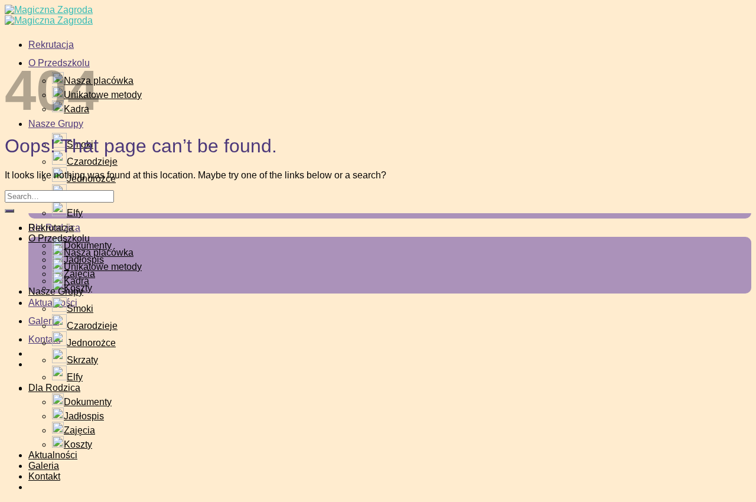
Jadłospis (84, 416)
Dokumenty (88, 402)
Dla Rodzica (54, 388)
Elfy (75, 213)
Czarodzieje (92, 162)
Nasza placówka (98, 252)
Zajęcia (79, 430)
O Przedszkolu (59, 238)
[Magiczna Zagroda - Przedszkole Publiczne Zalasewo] (49, 15)
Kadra (76, 281)
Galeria (43, 466)
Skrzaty (82, 360)
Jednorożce (91, 343)
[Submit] (9, 211)
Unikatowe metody (103, 267)
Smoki (80, 309)
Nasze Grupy (55, 124)
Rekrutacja (51, 45)
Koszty (78, 444)
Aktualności (52, 455)
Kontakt (44, 476)
